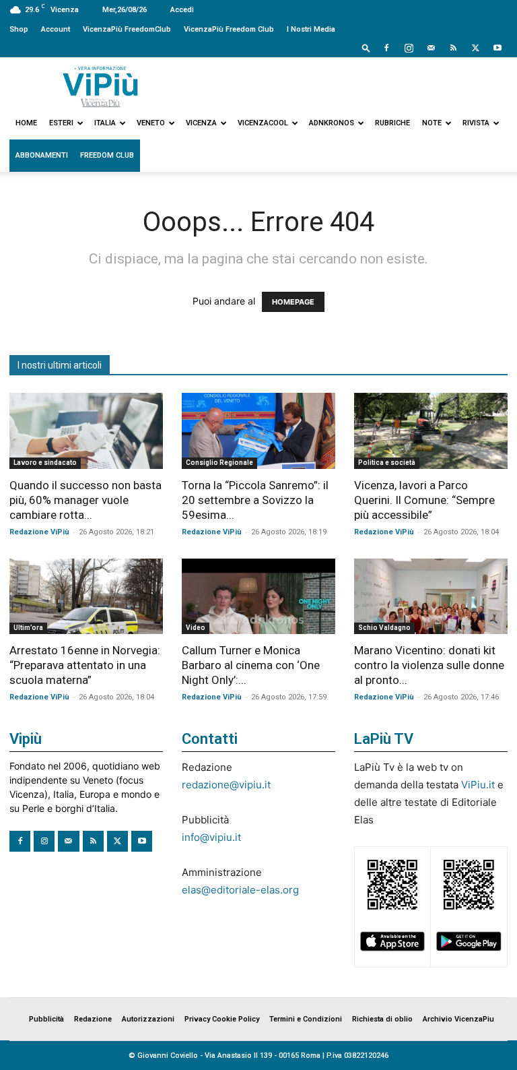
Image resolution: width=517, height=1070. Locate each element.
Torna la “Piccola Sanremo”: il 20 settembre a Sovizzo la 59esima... (255, 500)
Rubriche (392, 123)
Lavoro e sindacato (45, 462)
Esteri (61, 123)
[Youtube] (497, 47)
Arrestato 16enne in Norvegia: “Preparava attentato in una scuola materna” (84, 665)
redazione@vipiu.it (226, 784)
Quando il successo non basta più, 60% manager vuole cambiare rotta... (85, 500)
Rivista (475, 123)
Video (195, 627)
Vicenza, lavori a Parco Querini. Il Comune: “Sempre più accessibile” (424, 500)
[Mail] (431, 47)
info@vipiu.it (211, 837)
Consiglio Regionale (219, 462)
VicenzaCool (263, 123)
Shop (18, 29)
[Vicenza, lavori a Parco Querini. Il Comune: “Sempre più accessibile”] (431, 431)
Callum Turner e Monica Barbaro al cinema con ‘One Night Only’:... (251, 665)
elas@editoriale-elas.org (240, 889)
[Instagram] (409, 47)
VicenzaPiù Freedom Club (229, 29)
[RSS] (453, 47)
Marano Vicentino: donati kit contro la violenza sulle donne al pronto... (429, 665)
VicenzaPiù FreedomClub (127, 29)
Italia (105, 123)
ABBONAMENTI (41, 155)
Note (432, 123)
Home (26, 123)
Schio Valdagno (384, 627)
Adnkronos (331, 123)
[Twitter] (475, 47)
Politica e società (386, 462)
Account (55, 29)
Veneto (151, 123)
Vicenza (201, 123)
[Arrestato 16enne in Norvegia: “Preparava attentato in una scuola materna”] (86, 597)
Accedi (182, 9)
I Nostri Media (311, 29)
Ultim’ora (28, 627)
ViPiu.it (478, 784)
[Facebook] (386, 47)
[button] (366, 47)
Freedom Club (107, 155)
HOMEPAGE (293, 302)
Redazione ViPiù (39, 532)
